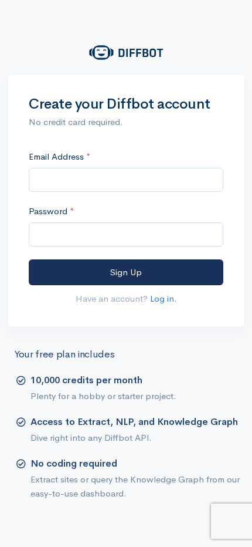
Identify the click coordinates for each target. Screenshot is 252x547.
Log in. (163, 298)
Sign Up (126, 272)
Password (49, 211)
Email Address (57, 156)
